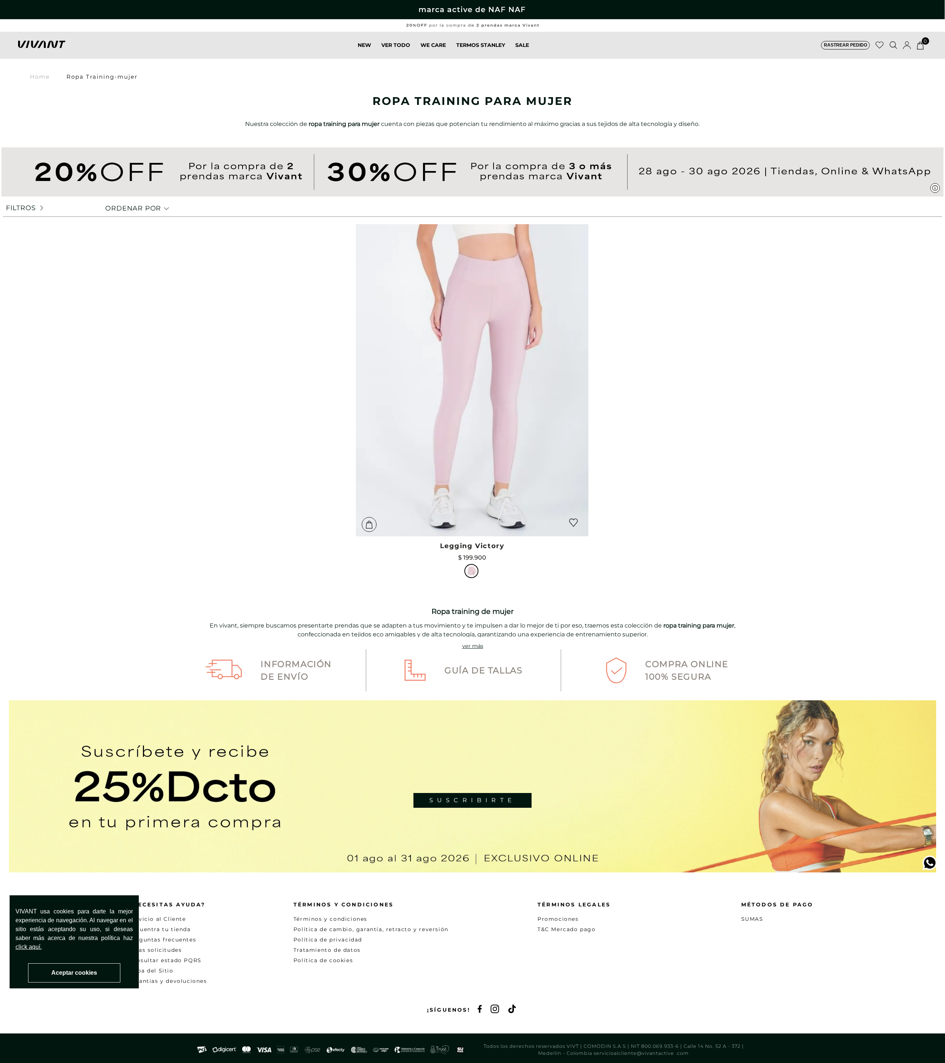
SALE (522, 45)
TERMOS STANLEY (480, 45)
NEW (364, 45)
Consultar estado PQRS (165, 960)
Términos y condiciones (330, 919)
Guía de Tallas (483, 670)
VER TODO (395, 45)
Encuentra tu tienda (159, 929)
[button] (845, 45)
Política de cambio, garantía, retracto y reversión (371, 929)
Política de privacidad (327, 939)
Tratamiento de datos (327, 950)
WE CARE (433, 45)
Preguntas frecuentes (162, 939)
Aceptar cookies (74, 973)
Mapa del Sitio (150, 970)
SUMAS (752, 919)
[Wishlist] (880, 45)
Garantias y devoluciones (167, 981)
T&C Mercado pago (566, 929)
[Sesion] (907, 45)
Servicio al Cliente (157, 919)
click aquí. (29, 947)
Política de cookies (323, 960)
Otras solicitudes (155, 950)
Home (40, 77)
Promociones (558, 919)
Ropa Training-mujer (102, 77)
